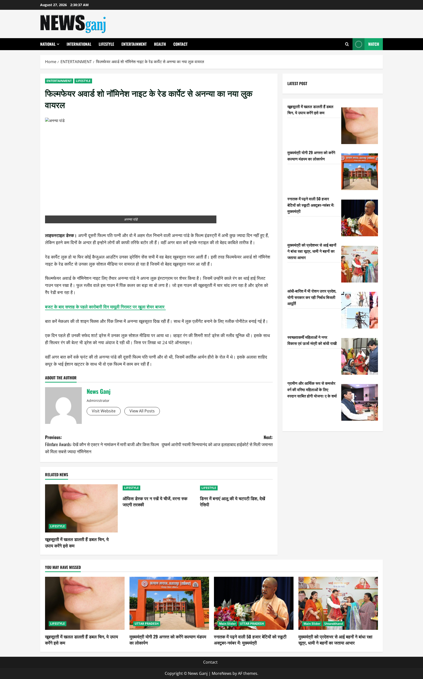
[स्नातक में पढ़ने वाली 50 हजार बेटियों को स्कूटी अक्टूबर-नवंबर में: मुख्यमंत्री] (359, 218)
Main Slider (227, 624)
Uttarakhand (333, 624)
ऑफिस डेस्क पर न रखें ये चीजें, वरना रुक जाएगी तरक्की (155, 501)
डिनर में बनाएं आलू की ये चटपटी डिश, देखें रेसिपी (232, 501)
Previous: (102, 444)
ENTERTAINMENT (134, 44)
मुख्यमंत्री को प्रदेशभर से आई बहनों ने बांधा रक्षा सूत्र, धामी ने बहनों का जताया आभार (311, 251)
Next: (217, 440)
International (79, 44)
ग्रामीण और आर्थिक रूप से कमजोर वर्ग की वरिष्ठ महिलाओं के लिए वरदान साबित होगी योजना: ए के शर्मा (312, 389)
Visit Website (104, 411)
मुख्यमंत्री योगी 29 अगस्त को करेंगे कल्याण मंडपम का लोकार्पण (311, 155)
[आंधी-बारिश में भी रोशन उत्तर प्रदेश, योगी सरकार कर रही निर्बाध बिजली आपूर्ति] (359, 310)
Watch (373, 44)
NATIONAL (48, 44)
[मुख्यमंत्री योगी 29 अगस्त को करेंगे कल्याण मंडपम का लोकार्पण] (359, 171)
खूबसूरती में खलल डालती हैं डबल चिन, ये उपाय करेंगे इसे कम (77, 542)
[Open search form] (347, 44)
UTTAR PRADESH (147, 624)
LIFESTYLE (106, 44)
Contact (180, 44)
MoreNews (222, 673)
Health (160, 44)
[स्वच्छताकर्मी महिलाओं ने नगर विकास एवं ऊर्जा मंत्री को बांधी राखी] (359, 356)
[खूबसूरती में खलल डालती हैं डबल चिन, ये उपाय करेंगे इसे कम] (81, 508)
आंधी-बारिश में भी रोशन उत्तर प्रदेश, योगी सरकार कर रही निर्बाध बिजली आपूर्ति (311, 297)
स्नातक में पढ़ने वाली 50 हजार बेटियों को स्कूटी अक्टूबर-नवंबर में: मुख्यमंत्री (310, 205)
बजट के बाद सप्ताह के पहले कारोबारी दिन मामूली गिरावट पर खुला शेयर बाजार (105, 307)
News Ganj (98, 391)
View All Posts (142, 411)
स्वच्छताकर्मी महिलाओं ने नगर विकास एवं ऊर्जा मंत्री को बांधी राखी (312, 340)
